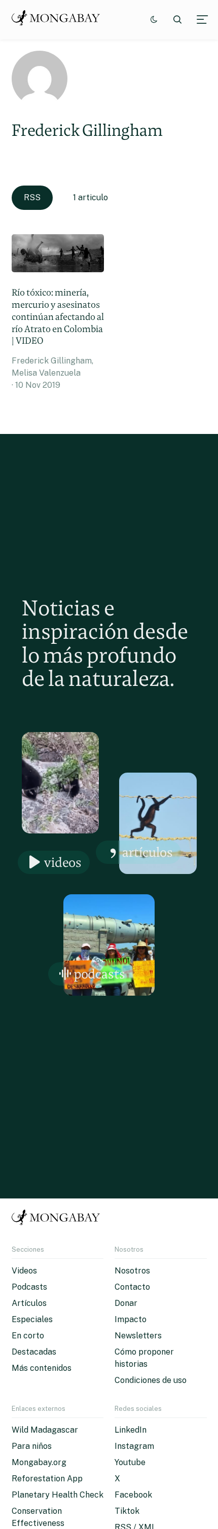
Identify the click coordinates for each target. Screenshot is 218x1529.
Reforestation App (47, 1478)
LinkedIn (131, 1430)
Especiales (32, 1319)
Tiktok (127, 1511)
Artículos (147, 852)
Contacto (132, 1287)
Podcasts (99, 973)
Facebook (133, 1495)
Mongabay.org (39, 1462)
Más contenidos (41, 1368)
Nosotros (132, 1271)
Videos (63, 862)
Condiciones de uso (151, 1380)
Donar (126, 1303)
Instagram (134, 1446)
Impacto (131, 1319)
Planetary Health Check (57, 1495)
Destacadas (34, 1352)
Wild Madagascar (45, 1430)
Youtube (130, 1462)
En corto (28, 1335)
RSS (32, 197)
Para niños (32, 1446)
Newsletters (138, 1335)
